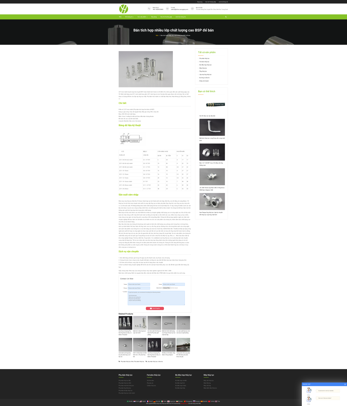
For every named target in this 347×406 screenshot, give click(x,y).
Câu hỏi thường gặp (210, 2)
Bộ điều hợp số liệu (180, 385)
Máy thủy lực (203, 68)
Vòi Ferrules (150, 380)
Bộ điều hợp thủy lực (205, 65)
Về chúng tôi (129, 17)
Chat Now (324, 402)
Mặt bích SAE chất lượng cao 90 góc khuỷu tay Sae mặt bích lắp (168, 332)
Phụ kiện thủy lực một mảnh (127, 393)
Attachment (159, 288)
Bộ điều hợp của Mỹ (181, 380)
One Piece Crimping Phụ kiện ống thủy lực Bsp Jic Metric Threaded (125, 332)
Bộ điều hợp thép (180, 388)
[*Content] (124, 305)
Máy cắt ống (207, 385)
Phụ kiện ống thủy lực (125, 388)
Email (160, 284)
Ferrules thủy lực (204, 61)
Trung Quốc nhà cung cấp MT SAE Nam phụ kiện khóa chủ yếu (183, 354)
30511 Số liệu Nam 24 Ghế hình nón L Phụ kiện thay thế (140, 354)
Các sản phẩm (142, 17)
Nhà (120, 17)
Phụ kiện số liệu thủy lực (125, 390)
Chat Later (333, 402)
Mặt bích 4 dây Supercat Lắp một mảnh (139, 332)
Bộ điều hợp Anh (180, 383)
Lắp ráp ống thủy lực (205, 74)
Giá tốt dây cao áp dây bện (207, 116)
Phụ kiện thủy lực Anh (127, 361)
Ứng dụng (199, 2)
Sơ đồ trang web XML (195, 403)
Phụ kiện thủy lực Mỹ (125, 380)
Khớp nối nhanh (204, 81)
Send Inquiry (156, 308)
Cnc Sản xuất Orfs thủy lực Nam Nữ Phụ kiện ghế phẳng (154, 332)
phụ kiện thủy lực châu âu (155, 361)
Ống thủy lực (203, 71)
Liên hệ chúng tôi (223, 2)
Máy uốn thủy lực (209, 380)
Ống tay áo (150, 383)
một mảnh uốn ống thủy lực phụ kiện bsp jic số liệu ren (125, 354)
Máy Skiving (207, 383)
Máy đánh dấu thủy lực (210, 388)
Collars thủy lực (151, 385)
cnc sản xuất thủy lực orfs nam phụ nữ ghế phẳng (183, 332)
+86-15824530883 (158, 9)
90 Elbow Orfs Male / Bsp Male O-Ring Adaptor (168, 353)
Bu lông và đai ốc (204, 78)
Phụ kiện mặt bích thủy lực (126, 385)
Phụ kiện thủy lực (139, 361)
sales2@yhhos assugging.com (179, 9)
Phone (125, 288)
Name (125, 284)
